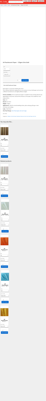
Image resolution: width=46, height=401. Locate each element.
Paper (15, 116)
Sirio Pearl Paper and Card (31, 116)
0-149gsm (8, 116)
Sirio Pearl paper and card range (19, 110)
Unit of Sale (5, 72)
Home (1, 5)
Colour (5, 5)
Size (4, 66)
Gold (9, 5)
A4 (11, 116)
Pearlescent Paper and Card (21, 116)
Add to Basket (25, 80)
